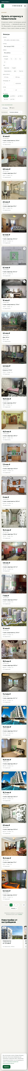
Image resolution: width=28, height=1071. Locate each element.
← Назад (5, 905)
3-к (20, 59)
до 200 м (12, 96)
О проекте (20, 914)
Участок (21, 71)
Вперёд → (14, 908)
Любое (6, 96)
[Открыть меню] (25, 6)
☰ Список (5, 108)
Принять (6, 1066)
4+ (4, 62)
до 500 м (20, 96)
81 (24, 905)
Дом (15, 71)
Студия (6, 59)
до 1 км (6, 99)
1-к (11, 59)
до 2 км (12, 99)
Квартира (6, 68)
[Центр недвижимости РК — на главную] (2, 6)
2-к (15, 59)
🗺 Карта (12, 108)
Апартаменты (7, 71)
